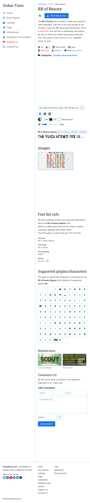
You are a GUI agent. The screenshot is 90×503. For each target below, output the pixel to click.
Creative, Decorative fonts (65, 55)
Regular (47, 41)
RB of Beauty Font (58, 16)
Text (46, 119)
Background (67, 119)
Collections (43, 480)
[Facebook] (7, 477)
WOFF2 (83, 132)
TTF (61, 132)
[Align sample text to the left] (40, 113)
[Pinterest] (10, 477)
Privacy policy (60, 473)
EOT (67, 132)
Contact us (43, 493)
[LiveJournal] (20, 477)
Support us (43, 489)
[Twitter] (4, 477)
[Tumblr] (14, 477)
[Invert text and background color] (55, 119)
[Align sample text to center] (45, 113)
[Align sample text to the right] (49, 113)
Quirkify (68, 38)
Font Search (43, 470)
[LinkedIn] (17, 477)
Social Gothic (68, 368)
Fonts (40, 466)
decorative (77, 50)
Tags (40, 476)
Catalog (41, 473)
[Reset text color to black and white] (39, 119)
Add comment (46, 424)
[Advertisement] (17, 67)
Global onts (13, 5)
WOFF (75, 132)
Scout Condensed (45, 368)
